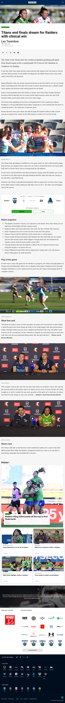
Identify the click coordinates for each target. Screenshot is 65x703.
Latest (43, 211)
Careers (17, 698)
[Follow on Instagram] (27, 657)
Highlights (21, 211)
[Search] (63, 2)
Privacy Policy (11, 698)
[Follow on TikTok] (17, 657)
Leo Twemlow (10, 41)
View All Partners (32, 650)
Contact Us (25, 698)
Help (21, 698)
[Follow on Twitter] (23, 657)
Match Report (5, 27)
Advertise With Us (33, 698)
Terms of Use (4, 698)
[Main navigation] (2, 2)
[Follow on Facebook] (20, 657)
